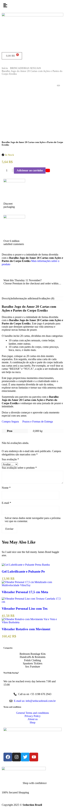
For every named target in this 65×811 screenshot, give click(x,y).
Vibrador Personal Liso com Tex (25, 608)
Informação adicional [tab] (25, 298)
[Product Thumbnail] (58, 85)
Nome (6, 487)
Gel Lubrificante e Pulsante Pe (23, 571)
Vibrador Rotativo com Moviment (26, 629)
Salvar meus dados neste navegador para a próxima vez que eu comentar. (32, 520)
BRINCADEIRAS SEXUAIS (25, 68)
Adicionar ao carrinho (30, 170)
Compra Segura (10, 421)
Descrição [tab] (7, 298)
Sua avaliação (10, 459)
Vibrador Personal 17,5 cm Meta (25, 592)
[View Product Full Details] (26, 564)
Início (5, 68)
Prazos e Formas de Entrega (37, 421)
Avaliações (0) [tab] (46, 298)
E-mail (6, 502)
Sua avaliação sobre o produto (19, 467)
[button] (32, 5)
